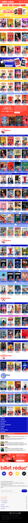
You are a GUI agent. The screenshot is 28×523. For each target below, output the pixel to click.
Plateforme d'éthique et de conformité (9, 518)
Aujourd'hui (5, 5)
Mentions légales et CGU (6, 516)
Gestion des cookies (5, 519)
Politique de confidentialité (15, 515)
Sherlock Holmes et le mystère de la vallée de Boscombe (14, 436)
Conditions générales (5, 515)
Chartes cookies (15, 516)
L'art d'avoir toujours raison (9, 442)
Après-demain (16, 5)
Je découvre (17, 112)
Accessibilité (19, 518)
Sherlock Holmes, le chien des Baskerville (12, 448)
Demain (10, 5)
